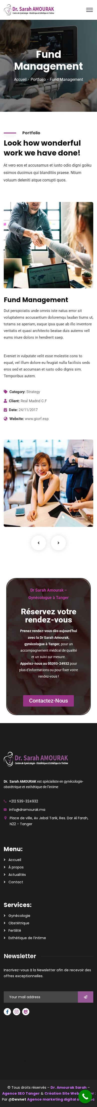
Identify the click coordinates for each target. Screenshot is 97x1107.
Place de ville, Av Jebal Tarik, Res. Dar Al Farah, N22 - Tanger (49, 821)
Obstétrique (18, 923)
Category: (17, 392)
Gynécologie (19, 915)
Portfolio (38, 79)
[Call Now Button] (85, 1096)
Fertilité (14, 930)
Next (58, 542)
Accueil (20, 79)
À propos (16, 867)
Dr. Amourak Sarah (68, 1087)
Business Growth (28, 509)
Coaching (18, 516)
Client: (14, 401)
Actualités (17, 874)
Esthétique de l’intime (27, 937)
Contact (15, 882)
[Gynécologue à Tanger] (29, 9)
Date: (13, 410)
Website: (16, 419)
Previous (38, 542)
